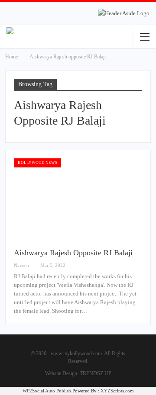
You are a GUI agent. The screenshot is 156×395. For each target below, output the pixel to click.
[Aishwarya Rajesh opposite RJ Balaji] (78, 199)
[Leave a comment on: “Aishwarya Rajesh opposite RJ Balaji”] (139, 265)
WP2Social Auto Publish (47, 390)
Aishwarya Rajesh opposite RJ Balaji (73, 252)
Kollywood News (37, 163)
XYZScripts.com (117, 390)
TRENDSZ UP (95, 373)
